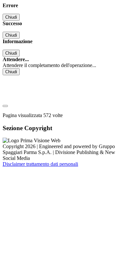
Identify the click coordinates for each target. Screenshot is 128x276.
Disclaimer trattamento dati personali (40, 164)
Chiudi (11, 17)
